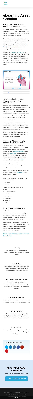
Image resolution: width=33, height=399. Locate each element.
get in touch (20, 172)
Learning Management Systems (16, 279)
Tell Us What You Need (17, 379)
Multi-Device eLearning (16, 297)
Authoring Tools (16, 327)
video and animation (18, 151)
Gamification (16, 263)
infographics (13, 153)
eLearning (16, 247)
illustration (21, 159)
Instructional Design (16, 311)
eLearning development (17, 52)
